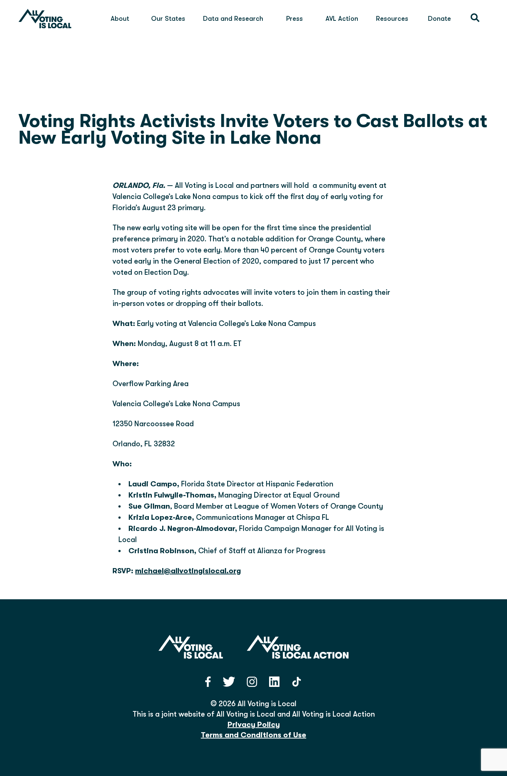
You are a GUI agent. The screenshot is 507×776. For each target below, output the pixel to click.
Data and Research (233, 18)
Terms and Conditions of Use (253, 735)
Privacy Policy (254, 724)
